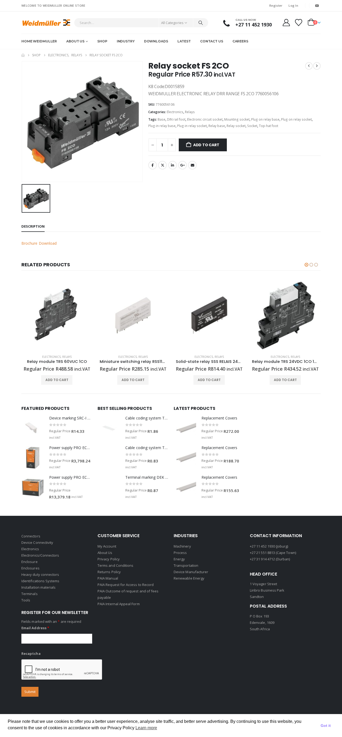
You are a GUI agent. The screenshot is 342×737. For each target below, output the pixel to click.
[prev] (309, 66)
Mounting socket (237, 119)
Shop (102, 41)
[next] (317, 66)
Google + (182, 165)
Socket (252, 126)
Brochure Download (39, 243)
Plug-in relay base (162, 126)
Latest (184, 41)
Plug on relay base (265, 119)
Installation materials (38, 587)
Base (161, 119)
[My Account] (286, 22)
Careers (240, 41)
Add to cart (206, 145)
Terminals (29, 593)
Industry (126, 41)
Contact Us (211, 41)
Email (192, 165)
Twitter (162, 165)
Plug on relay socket (296, 119)
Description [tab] (33, 226)
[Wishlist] (298, 22)
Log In (293, 5)
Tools (25, 600)
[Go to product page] (56, 315)
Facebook (152, 165)
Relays (190, 112)
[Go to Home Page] (23, 55)
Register (275, 5)
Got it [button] (326, 725)
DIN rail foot (176, 119)
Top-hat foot (268, 126)
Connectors (30, 536)
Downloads (156, 41)
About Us (75, 41)
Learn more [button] (146, 728)
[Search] (200, 22)
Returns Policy (109, 571)
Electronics (175, 112)
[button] (306, 264)
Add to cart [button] (56, 380)
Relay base (216, 126)
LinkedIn (172, 165)
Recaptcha (31, 653)
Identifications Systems (40, 580)
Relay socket (236, 126)
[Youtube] (316, 5)
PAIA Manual (108, 578)
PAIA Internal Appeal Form (119, 603)
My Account (107, 546)
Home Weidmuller (39, 41)
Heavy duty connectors (40, 574)
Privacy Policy (109, 559)
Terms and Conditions (115, 565)
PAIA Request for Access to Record (126, 584)
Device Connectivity (37, 542)
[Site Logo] (46, 22)
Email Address (35, 627)
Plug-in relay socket (192, 126)
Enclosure (29, 561)
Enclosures (30, 568)
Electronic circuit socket (205, 119)
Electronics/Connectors (40, 555)
